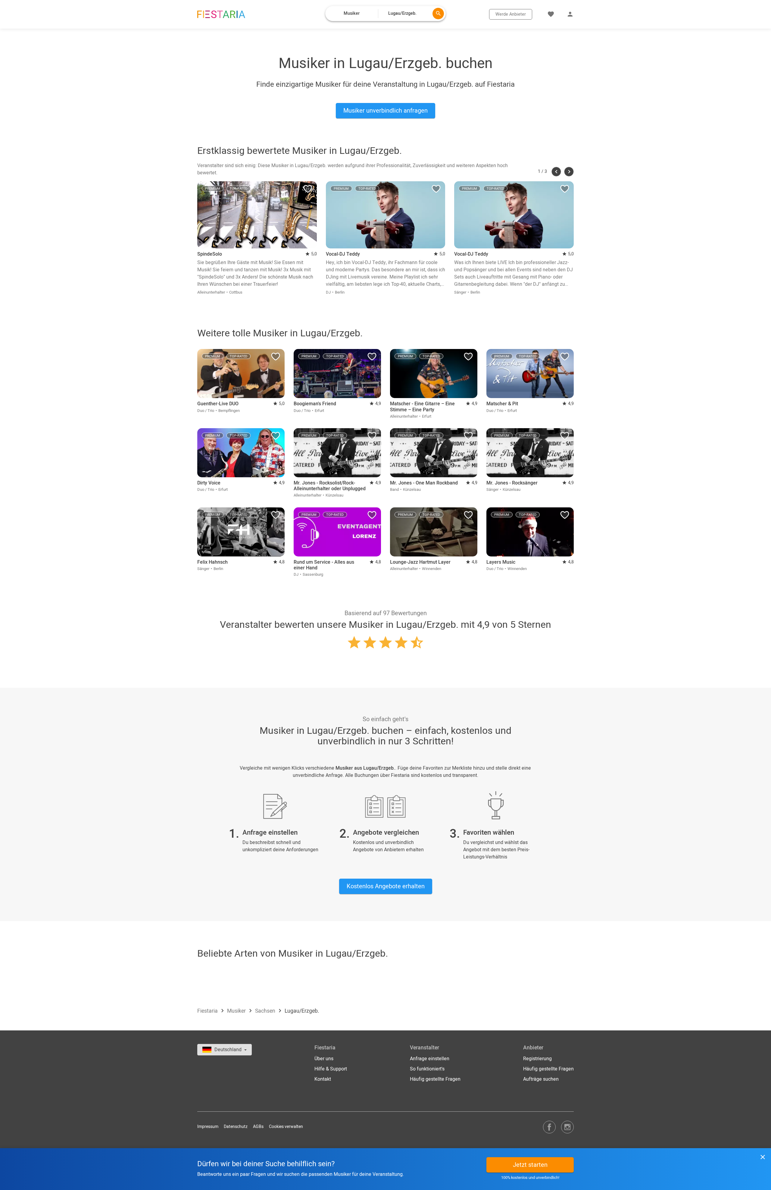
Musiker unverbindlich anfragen (385, 110)
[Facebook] (549, 1127)
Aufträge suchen (541, 1079)
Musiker (237, 1011)
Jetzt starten (530, 1164)
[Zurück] (556, 171)
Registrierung (537, 1058)
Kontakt (322, 1079)
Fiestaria (208, 1011)
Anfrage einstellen (429, 1058)
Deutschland (228, 1049)
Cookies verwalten (286, 1126)
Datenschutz (236, 1126)
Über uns (323, 1058)
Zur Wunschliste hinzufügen (308, 190)
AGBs (258, 1126)
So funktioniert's (427, 1069)
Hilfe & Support (330, 1069)
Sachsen (265, 1011)
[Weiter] (569, 171)
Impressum (207, 1126)
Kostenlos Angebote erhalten (386, 886)
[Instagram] (567, 1127)
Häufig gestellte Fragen (435, 1079)
